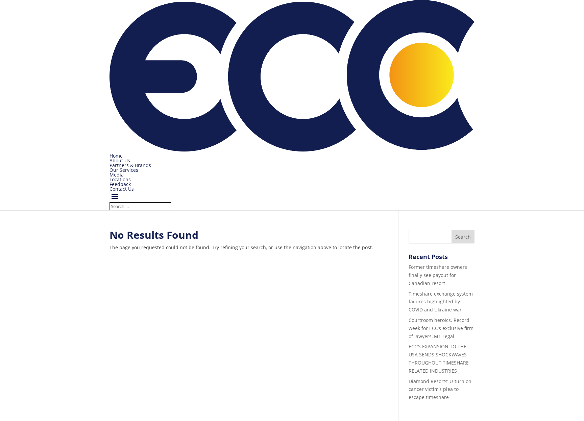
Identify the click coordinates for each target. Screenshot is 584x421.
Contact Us (122, 189)
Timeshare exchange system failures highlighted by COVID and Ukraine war (441, 301)
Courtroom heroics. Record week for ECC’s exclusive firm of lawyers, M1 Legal (441, 328)
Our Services (124, 170)
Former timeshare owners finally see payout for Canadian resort (438, 275)
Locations (120, 179)
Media (117, 174)
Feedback (120, 184)
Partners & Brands (130, 165)
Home (116, 156)
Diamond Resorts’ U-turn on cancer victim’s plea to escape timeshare (440, 389)
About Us (120, 160)
